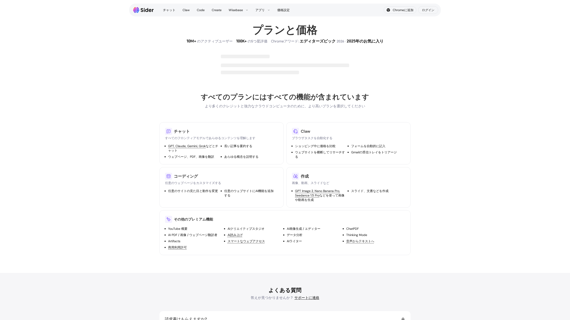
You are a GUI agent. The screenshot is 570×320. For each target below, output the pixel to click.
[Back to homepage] (143, 10)
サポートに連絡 (306, 297)
